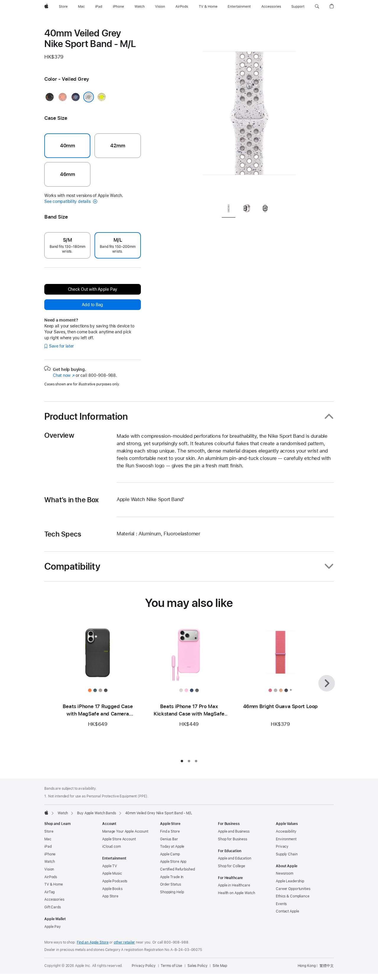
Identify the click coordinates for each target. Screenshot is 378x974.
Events (281, 904)
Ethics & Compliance (292, 896)
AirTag (49, 892)
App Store (110, 896)
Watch (63, 813)
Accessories (54, 899)
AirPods (50, 877)
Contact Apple (287, 911)
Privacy (282, 846)
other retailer (124, 942)
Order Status (170, 884)
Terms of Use (171, 966)
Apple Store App (173, 862)
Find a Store (170, 831)
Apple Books (112, 889)
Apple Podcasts (114, 881)
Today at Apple (172, 846)
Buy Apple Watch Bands (96, 813)
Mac (47, 839)
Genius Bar (169, 839)
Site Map (220, 966)
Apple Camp (170, 854)
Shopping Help (172, 892)
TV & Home (53, 884)
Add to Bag (92, 304)
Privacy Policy (143, 966)
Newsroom (284, 873)
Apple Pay (52, 927)
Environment (286, 839)
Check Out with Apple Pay (93, 289)
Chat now (63, 375)
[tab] (228, 209)
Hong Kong (307, 966)
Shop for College (231, 866)
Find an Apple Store (93, 942)
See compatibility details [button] (68, 201)
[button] (317, 6)
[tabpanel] (249, 112)
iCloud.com (111, 846)
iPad (48, 846)
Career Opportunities (293, 889)
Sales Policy (198, 966)
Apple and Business (234, 831)
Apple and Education (234, 858)
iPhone (50, 854)
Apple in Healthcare (234, 885)
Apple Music (112, 873)
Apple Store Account (119, 839)
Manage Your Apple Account (125, 831)
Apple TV (109, 866)
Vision (49, 869)
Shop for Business (232, 839)
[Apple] (46, 812)
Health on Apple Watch (236, 893)
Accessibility (286, 831)
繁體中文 (327, 966)
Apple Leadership (290, 881)
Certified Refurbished (177, 869)
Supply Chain (287, 854)
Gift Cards (52, 907)
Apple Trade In (171, 877)
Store (48, 831)
